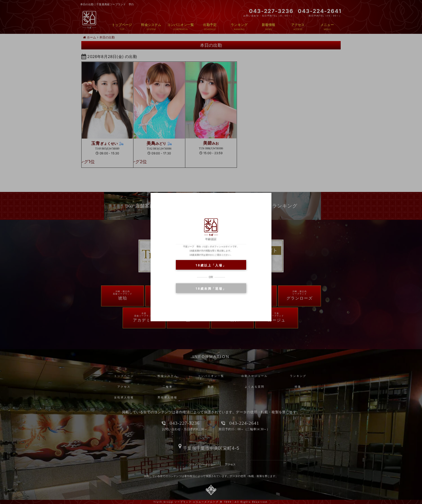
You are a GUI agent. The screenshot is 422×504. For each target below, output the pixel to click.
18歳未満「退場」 (211, 288)
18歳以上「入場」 (211, 265)
